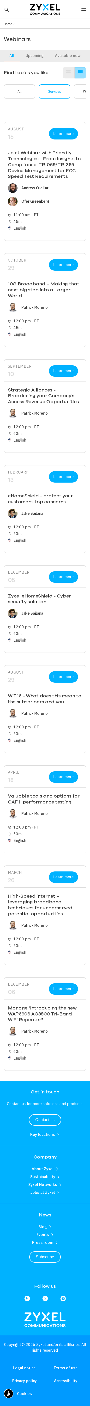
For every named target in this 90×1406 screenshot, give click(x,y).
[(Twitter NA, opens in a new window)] (45, 1298)
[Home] (45, 8)
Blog (42, 1226)
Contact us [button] (45, 1120)
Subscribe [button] (45, 1257)
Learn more (63, 134)
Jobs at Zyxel (42, 1192)
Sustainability (42, 1176)
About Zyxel (43, 1168)
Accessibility (65, 1380)
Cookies (24, 1393)
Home (8, 24)
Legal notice (24, 1367)
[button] (6, 9)
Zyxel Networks (42, 1184)
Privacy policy (24, 1380)
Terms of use (66, 1367)
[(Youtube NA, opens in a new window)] (63, 1298)
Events (42, 1234)
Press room (42, 1242)
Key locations (42, 1134)
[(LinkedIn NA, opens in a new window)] (27, 1298)
